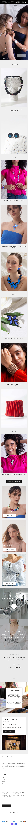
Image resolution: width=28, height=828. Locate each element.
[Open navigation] (1, 5)
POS (8, 814)
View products (9, 515)
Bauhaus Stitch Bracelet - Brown (14, 384)
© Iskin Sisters (14, 812)
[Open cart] (26, 5)
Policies (3, 781)
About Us (3, 779)
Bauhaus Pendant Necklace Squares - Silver (14, 474)
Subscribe (6, 805)
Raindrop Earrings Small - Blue (14, 338)
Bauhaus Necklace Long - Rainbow (14, 200)
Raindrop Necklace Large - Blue (14, 293)
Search (3, 777)
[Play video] (14, 606)
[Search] (24, 5)
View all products (14, 481)
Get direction (9, 731)
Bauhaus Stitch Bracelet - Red (14, 429)
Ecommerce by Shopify (16, 814)
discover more (20, 54)
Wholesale (4, 783)
